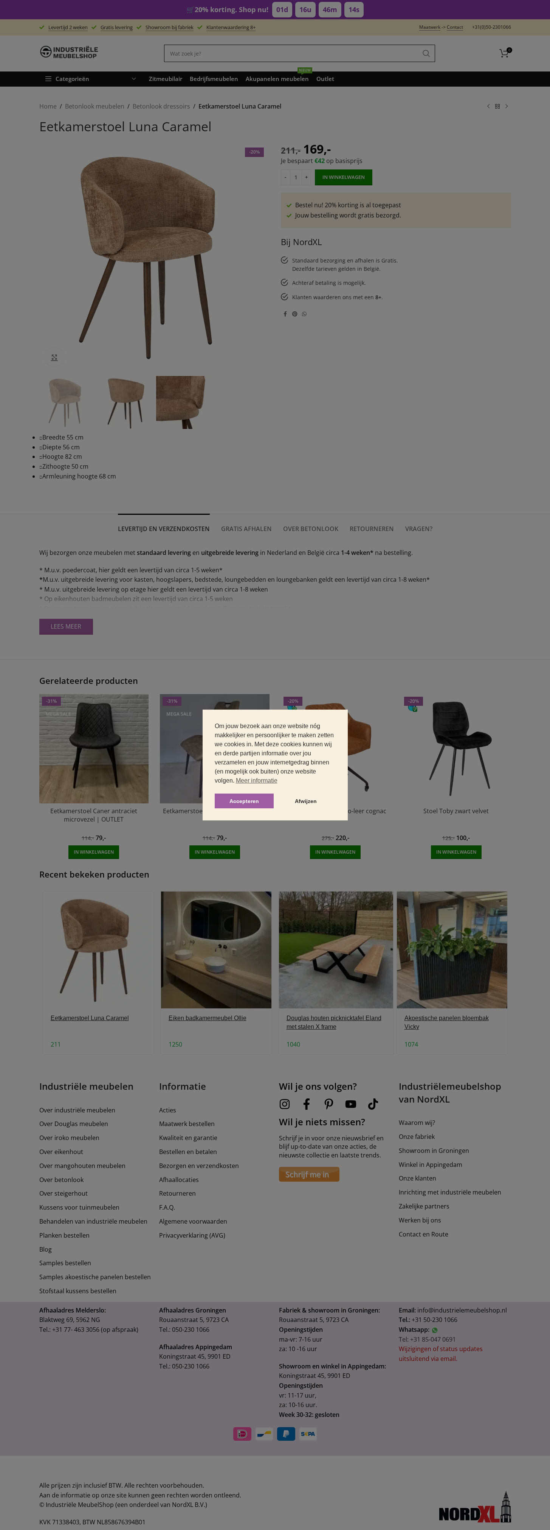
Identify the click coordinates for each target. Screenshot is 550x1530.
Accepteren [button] (244, 801)
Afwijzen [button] (306, 801)
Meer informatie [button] (256, 780)
